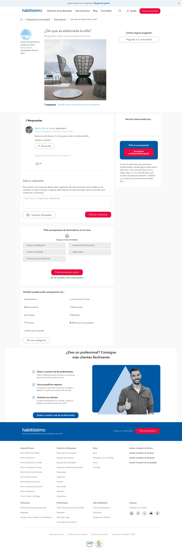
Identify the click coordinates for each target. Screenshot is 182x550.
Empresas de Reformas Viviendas (70, 467)
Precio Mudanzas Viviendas (31, 463)
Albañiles (60, 491)
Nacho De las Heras (45, 128)
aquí (133, 173)
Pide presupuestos (150, 11)
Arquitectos (61, 496)
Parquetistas (61, 472)
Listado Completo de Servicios (141, 453)
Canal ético (97, 512)
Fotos (95, 463)
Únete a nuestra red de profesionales (56, 415)
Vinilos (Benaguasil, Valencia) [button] (48, 132)
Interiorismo (78, 252)
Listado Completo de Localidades (143, 463)
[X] (144, 513)
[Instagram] (131, 513)
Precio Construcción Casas (30, 467)
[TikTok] (157, 513)
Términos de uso (56, 535)
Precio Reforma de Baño (30, 453)
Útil (40, 164)
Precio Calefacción (27, 491)
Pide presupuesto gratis (67, 272)
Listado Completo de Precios (141, 448)
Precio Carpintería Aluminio (31, 487)
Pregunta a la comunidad (139, 40)
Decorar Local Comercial (38, 259)
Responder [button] (46, 146)
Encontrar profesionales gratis (139, 152)
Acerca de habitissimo (102, 508)
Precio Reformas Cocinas (30, 482)
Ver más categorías (36, 340)
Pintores (60, 482)
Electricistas (61, 487)
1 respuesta (50, 105)
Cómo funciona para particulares (33, 508)
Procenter (97, 467)
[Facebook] (138, 513)
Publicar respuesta (98, 215)
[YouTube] (151, 513)
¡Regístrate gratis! (102, 3)
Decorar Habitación (36, 245)
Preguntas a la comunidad (38, 20)
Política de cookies (99, 535)
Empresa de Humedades (66, 463)
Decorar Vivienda (35, 252)
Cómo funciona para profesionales (70, 508)
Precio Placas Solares (28, 477)
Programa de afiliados (101, 517)
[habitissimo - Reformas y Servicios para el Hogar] (32, 11)
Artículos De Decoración (84, 245)
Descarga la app (63, 517)
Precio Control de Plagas (30, 496)
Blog (95, 453)
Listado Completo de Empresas (142, 458)
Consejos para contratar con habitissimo (36, 517)
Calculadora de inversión (67, 522)
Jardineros (61, 477)
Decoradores (60, 20)
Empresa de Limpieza (65, 458)
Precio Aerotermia (27, 458)
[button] (26, 35)
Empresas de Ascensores (66, 453)
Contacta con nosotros (138, 508)
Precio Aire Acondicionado (31, 472)
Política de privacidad (77, 535)
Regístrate (24, 512)
